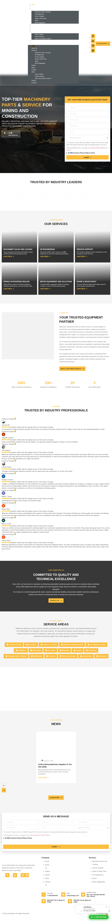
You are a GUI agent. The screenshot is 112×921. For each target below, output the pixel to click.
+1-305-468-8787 (52, 895)
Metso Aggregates (40, 22)
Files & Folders (39, 34)
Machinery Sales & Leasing (43, 12)
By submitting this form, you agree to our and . (27, 835)
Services (34, 9)
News (33, 27)
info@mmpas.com (73, 895)
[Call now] (43, 894)
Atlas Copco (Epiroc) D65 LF (43, 38)
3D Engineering (39, 14)
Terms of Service (45, 835)
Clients (33, 24)
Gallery (33, 41)
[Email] (63, 894)
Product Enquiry (39, 36)
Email (68, 893)
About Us (34, 6)
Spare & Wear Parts (40, 18)
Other (33, 31)
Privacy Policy (95, 148)
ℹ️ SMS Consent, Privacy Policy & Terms (81, 153)
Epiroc (37, 20)
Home (33, 4)
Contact (33, 29)
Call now (50, 893)
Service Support (39, 16)
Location (34, 43)
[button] (56, 785)
